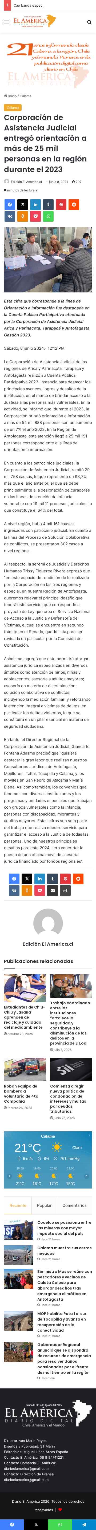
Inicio (12, 96)
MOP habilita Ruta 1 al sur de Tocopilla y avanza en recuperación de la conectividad (61, 1322)
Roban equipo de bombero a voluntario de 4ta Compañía (21, 1094)
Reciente (18, 1205)
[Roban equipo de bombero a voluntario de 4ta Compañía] (25, 1069)
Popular (44, 1205)
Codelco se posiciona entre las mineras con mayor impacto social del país (64, 1228)
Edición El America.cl (26, 182)
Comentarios (74, 1205)
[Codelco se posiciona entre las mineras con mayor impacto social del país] (18, 1230)
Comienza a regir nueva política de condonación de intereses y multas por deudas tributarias (68, 1099)
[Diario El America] (34, 22)
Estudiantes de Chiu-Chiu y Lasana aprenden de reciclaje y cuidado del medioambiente (24, 1017)
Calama (25, 96)
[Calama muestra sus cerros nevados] (18, 1255)
